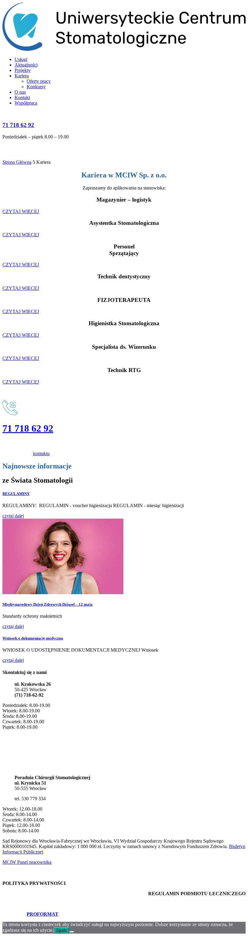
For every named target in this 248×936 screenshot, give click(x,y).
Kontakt (22, 97)
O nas (20, 92)
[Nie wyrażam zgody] (71, 932)
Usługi (21, 59)
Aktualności (26, 64)
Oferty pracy (39, 81)
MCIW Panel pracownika (26, 862)
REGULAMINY (16, 493)
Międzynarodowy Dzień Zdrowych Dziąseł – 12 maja (47, 604)
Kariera (22, 75)
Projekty (23, 70)
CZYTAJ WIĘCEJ (20, 211)
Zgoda (61, 930)
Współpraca (26, 102)
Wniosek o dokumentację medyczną (32, 638)
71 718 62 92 (18, 125)
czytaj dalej (13, 515)
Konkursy (36, 86)
